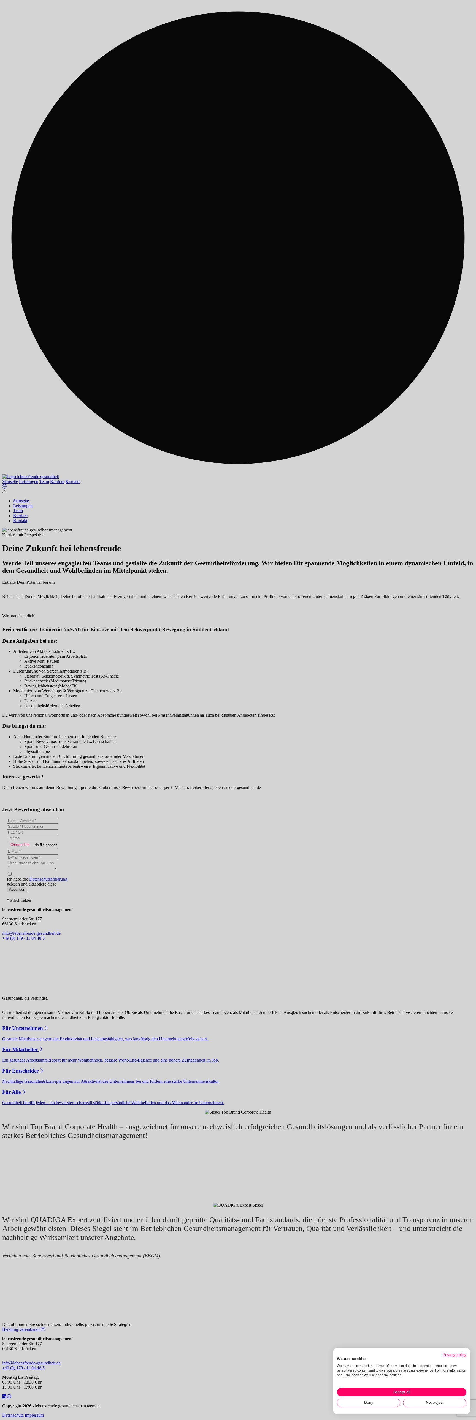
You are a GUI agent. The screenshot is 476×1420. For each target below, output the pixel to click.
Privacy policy (454, 1355)
